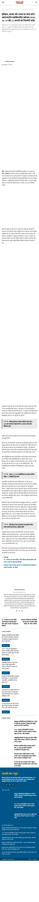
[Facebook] (3, 35)
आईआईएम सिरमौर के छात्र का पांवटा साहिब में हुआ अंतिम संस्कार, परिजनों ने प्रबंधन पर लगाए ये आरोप (25, 739)
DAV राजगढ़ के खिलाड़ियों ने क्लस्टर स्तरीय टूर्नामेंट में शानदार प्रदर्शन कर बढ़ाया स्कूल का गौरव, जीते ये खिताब (25, 731)
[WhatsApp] (16, 35)
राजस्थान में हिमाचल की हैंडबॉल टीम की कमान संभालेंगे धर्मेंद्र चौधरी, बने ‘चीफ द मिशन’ (29, 621)
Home (3, 9)
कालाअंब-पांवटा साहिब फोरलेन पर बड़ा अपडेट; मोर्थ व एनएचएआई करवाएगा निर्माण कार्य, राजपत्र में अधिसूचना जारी (25, 756)
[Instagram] (6, 784)
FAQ (30, 859)
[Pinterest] (12, 35)
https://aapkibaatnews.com (19, 592)
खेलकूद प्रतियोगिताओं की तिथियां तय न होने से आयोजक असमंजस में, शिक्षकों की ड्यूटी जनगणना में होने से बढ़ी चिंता (25, 723)
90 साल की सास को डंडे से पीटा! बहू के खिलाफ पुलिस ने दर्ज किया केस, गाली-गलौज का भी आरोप (10, 705)
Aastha (6, 9)
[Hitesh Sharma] (3, 61)
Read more (5, 645)
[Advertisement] (19, 208)
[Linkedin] (9, 784)
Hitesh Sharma (10, 61)
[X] (8, 35)
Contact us (35, 859)
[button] (3, 2)
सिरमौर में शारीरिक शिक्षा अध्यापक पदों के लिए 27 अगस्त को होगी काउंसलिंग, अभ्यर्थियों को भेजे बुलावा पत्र (24, 747)
